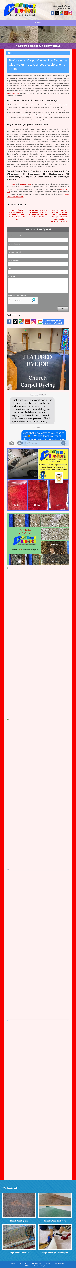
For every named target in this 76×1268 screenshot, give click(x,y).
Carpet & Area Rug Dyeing (55, 1221)
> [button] (73, 36)
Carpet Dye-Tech (13, 93)
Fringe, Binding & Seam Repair (55, 1252)
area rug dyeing (25, 184)
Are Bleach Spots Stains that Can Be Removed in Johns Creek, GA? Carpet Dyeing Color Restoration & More (59, 215)
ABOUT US (23, 1263)
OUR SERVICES (36, 1263)
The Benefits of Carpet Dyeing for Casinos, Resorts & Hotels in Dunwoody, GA (17, 214)
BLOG (48, 1263)
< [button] (2, 36)
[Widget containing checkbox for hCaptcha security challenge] (23, 300)
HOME (13, 1263)
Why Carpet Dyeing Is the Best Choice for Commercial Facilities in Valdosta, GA (38, 213)
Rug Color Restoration (19, 1252)
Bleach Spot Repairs (19, 1221)
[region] (38, 37)
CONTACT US (59, 1263)
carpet (13, 184)
